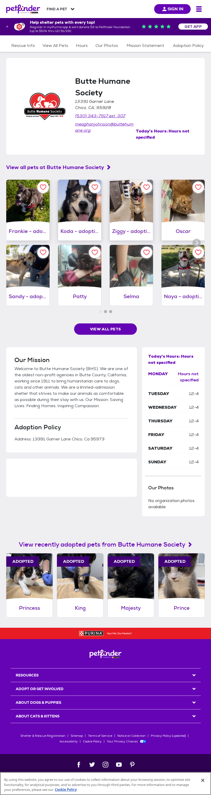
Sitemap (77, 736)
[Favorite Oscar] (198, 187)
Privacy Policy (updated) (168, 736)
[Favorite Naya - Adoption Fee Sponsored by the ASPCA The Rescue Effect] (198, 252)
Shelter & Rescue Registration (42, 736)
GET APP (193, 26)
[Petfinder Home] (23, 9)
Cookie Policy (92, 741)
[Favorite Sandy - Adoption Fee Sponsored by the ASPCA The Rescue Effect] (43, 252)
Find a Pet (57, 9)
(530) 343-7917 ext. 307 (100, 116)
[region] (105, 783)
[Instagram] (105, 764)
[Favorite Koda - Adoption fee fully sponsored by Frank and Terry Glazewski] (94, 187)
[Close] (202, 780)
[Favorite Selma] (146, 252)
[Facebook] (79, 764)
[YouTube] (119, 764)
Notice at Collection (131, 736)
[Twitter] (92, 764)
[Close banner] (7, 26)
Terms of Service (100, 736)
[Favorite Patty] (94, 252)
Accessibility (68, 741)
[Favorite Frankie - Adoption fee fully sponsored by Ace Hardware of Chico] (43, 187)
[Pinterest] (132, 764)
